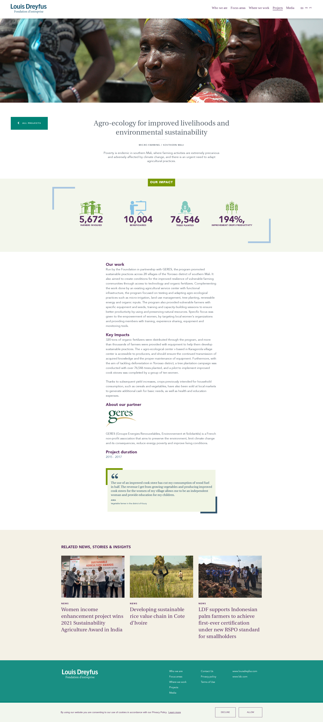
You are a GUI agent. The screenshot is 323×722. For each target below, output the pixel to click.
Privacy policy (208, 676)
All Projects (31, 123)
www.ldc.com (239, 676)
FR (306, 8)
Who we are (219, 8)
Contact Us (207, 671)
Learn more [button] (174, 712)
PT (310, 8)
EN (302, 8)
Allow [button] (250, 712)
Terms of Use (208, 682)
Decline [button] (225, 712)
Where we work (259, 8)
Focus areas (238, 8)
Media (172, 692)
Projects (278, 8)
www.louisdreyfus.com (244, 671)
